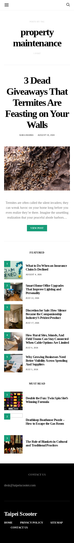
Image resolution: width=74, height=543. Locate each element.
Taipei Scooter (20, 514)
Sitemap (56, 522)
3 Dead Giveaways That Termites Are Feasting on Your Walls (37, 102)
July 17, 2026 (32, 323)
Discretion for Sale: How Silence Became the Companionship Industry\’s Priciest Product (46, 314)
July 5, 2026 (32, 369)
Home (8, 522)
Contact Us (19, 527)
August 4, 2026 (34, 274)
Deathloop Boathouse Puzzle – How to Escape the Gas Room (45, 421)
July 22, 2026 (32, 298)
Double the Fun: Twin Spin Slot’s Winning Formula (47, 400)
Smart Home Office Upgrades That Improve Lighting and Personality (45, 289)
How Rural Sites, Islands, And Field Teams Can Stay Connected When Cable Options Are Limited (47, 338)
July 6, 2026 (32, 348)
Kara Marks (27, 135)
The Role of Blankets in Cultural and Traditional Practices (46, 443)
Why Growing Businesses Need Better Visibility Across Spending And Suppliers (46, 360)
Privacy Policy (31, 522)
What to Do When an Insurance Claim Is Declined (46, 267)
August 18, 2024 (46, 135)
